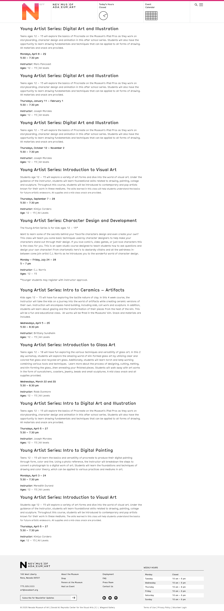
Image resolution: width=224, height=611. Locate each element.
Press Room (108, 582)
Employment (108, 574)
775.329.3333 (27, 586)
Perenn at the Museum (71, 582)
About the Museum (70, 574)
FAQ (104, 578)
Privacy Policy (164, 607)
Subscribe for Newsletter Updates (38, 597)
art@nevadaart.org (29, 590)
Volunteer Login (179, 607)
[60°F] (32, 19)
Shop (63, 578)
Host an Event (68, 586)
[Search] (196, 5)
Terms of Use (150, 607)
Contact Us (108, 586)
